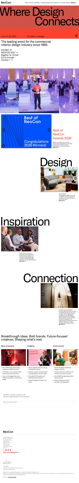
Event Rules (6, 441)
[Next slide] (49, 130)
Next (15, 402)
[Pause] (76, 110)
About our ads (6, 442)
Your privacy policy (7, 446)
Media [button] (68, 2)
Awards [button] (63, 2)
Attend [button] (31, 2)
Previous (5, 402)
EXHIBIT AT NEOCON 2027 (8, 51)
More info (55, 147)
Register (73, 2)
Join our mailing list (10, 452)
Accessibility (6, 445)
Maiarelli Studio (12, 477)
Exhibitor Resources (8, 437)
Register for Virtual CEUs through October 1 (9, 57)
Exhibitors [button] (37, 2)
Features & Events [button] (55, 2)
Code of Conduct (7, 440)
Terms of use (6, 443)
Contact (5, 447)
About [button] (27, 2)
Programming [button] (45, 2)
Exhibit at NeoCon (7, 438)
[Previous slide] (3, 130)
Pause (11, 402)
